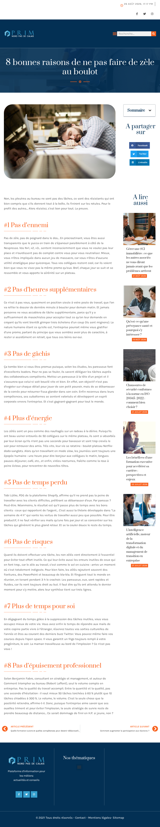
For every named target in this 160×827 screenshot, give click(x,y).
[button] (115, 34)
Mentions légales (99, 817)
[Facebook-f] (137, 14)
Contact (80, 817)
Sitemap (118, 817)
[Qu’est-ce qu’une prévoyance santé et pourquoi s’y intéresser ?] (139, 302)
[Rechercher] (153, 33)
